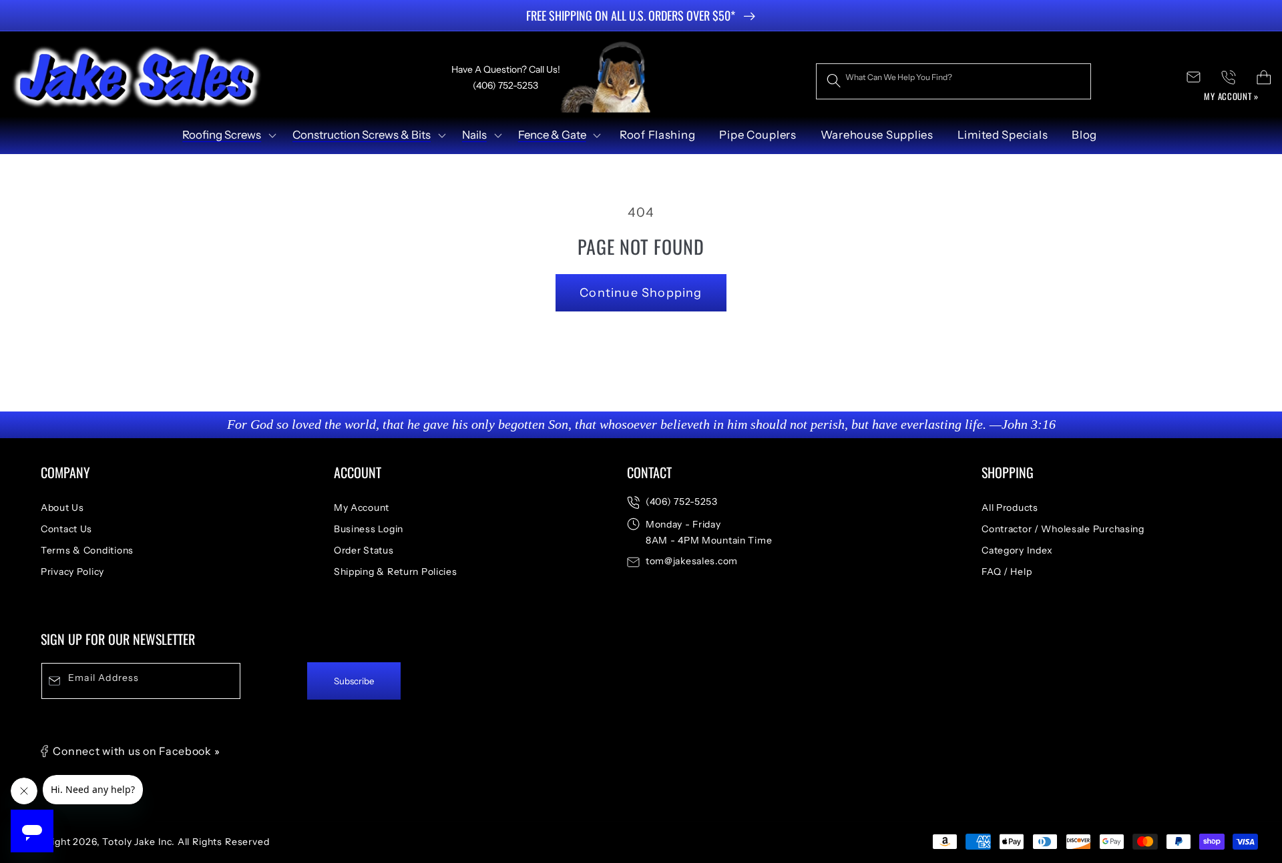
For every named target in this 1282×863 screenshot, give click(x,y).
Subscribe (354, 681)
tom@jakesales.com (692, 561)
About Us (62, 508)
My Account (361, 508)
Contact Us (66, 529)
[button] (228, 135)
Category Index (1017, 550)
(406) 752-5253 (682, 502)
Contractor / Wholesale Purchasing (1063, 529)
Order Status (364, 550)
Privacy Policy (72, 572)
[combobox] (953, 81)
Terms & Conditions (87, 550)
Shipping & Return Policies (395, 572)
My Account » (1231, 96)
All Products (1010, 508)
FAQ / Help (1007, 572)
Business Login (368, 529)
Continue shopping (641, 292)
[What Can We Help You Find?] (833, 81)
